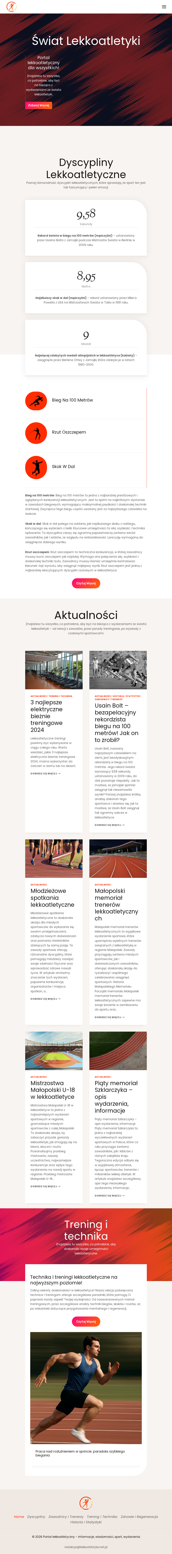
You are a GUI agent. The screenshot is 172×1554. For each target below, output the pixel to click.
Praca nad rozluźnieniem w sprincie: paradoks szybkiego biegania (80, 1453)
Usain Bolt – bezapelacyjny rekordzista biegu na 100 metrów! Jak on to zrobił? (116, 722)
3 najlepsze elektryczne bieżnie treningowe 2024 (47, 716)
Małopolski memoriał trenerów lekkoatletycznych (116, 904)
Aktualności (39, 696)
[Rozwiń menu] (164, 6)
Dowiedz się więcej (45, 773)
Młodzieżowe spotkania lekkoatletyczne (52, 898)
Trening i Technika (60, 696)
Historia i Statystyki (126, 696)
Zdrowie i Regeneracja (139, 1516)
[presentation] (54, 670)
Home (19, 1516)
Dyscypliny (36, 1516)
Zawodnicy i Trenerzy (109, 699)
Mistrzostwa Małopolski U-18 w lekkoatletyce (53, 1090)
